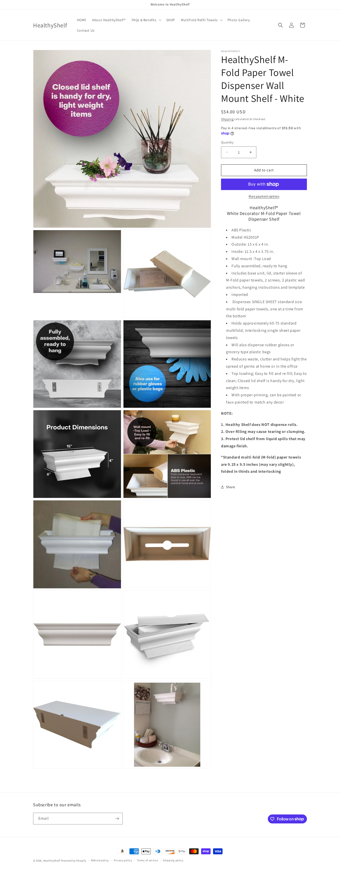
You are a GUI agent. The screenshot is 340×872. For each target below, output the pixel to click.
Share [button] (230, 487)
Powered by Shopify (73, 860)
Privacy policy (123, 860)
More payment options (264, 196)
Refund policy (100, 860)
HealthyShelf (51, 860)
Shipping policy (173, 860)
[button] (146, 20)
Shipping (227, 119)
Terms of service (147, 860)
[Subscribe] (117, 818)
